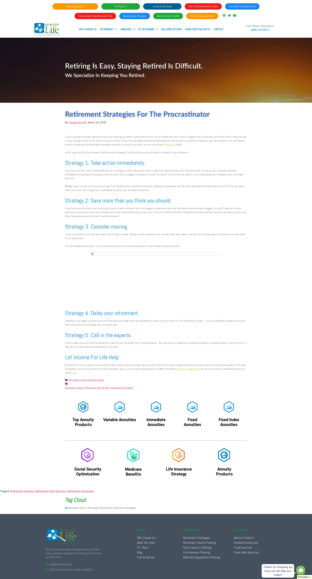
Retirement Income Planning (199, 542)
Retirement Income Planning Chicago (86, 380)
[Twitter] (229, 15)
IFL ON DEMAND (146, 29)
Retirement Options (74, 387)
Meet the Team (146, 542)
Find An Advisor (146, 557)
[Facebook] (224, 15)
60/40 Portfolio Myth (197, 29)
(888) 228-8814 (260, 29)
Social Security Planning (197, 547)
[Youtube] (234, 15)
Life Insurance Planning (196, 552)
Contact (219, 29)
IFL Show (142, 547)
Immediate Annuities (246, 542)
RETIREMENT (107, 29)
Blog (139, 552)
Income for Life (77, 122)
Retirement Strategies (122, 387)
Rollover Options (171, 29)
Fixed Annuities (243, 547)
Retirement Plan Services (97, 387)
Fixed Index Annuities (246, 552)
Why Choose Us (88, 29)
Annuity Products (244, 538)
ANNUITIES (126, 29)
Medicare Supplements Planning (201, 557)
